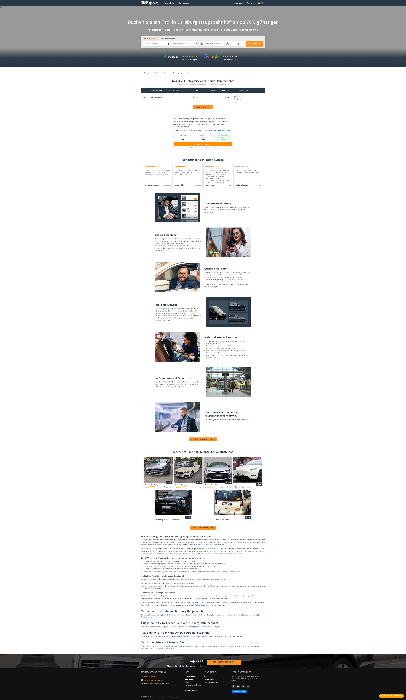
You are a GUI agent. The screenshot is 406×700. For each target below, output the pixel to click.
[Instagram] (248, 686)
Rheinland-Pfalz (244, 646)
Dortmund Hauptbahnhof (233, 636)
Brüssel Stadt (217, 646)
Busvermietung (191, 690)
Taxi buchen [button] (184, 3)
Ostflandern (255, 646)
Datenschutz (209, 679)
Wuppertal (196, 615)
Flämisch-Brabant (185, 646)
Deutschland (158, 73)
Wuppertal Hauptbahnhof (199, 636)
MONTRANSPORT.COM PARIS (154, 672)
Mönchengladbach (218, 615)
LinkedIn (243, 686)
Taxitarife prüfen (203, 107)
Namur (230, 646)
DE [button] (261, 3)
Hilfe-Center (190, 677)
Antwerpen (174, 646)
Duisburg (216, 545)
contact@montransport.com (154, 680)
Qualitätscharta (210, 682)
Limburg (154, 646)
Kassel (236, 646)
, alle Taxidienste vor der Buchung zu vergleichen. (208, 605)
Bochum (189, 615)
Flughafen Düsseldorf (234, 549)
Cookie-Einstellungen (239, 691)
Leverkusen (229, 615)
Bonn (260, 615)
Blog (187, 688)
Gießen (225, 646)
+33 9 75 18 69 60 (151, 676)
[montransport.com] (151, 2)
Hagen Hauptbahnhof (216, 636)
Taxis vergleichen (203, 144)
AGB (205, 677)
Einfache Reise (151, 39)
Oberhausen (152, 615)
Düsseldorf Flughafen (148, 627)
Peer (155, 617)
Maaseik (254, 615)
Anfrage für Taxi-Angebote (203, 439)
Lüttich (167, 646)
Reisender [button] (237, 3)
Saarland (160, 648)
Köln (186, 545)
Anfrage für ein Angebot (203, 527)
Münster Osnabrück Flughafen (210, 627)
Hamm (248, 615)
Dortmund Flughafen (176, 627)
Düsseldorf (167, 73)
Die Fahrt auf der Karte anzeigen (219, 130)
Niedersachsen (169, 648)
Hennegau (152, 648)
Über (187, 682)
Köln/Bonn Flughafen (191, 627)
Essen (200, 545)
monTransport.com (147, 73)
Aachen (150, 617)
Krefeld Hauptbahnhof (163, 636)
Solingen (208, 615)
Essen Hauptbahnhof (253, 549)
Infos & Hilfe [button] (169, 3)
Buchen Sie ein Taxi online (152, 569)
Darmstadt (145, 648)
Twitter (238, 686)
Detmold (209, 646)
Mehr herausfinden (223, 662)
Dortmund (205, 545)
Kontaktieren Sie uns (193, 685)
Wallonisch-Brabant (198, 646)
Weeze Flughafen (163, 627)
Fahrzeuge (189, 679)
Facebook (233, 686)
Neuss (183, 615)
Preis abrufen (254, 43)
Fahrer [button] (249, 3)
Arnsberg (161, 646)
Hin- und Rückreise (168, 39)
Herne (203, 615)
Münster (144, 617)
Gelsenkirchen (175, 615)
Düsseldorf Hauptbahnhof (181, 636)
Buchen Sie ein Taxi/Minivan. (391, 696)
